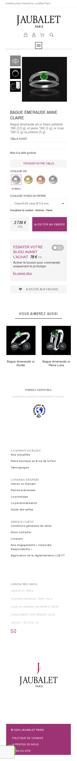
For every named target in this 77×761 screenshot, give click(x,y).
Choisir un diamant (23, 483)
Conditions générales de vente (31, 525)
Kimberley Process (51, 396)
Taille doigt (19, 138)
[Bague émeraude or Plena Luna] (50, 346)
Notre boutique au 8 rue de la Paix (33, 461)
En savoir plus (22, 273)
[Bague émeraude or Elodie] (15, 346)
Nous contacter (21, 532)
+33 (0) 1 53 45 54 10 (24, 622)
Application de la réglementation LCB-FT (38, 555)
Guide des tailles (22, 509)
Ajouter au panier (49, 224)
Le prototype (19, 496)
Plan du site (21, 750)
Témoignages (20, 467)
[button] (27, 346)
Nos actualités (20, 454)
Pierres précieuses (23, 490)
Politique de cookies (27, 738)
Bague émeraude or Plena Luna (56, 363)
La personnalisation (24, 503)
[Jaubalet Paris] (38, 22)
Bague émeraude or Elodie (21, 363)
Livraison (17, 538)
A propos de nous (25, 744)
